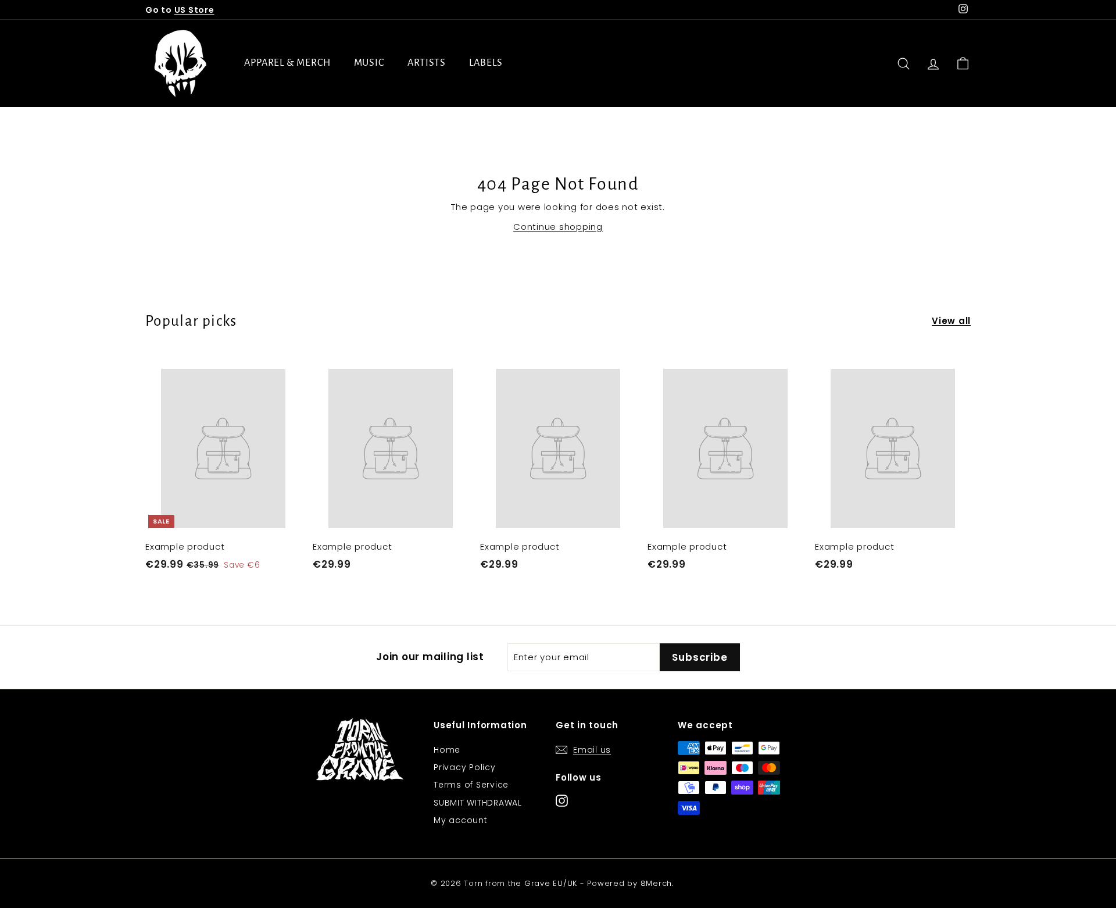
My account (461, 820)
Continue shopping (558, 226)
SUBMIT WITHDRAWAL (478, 803)
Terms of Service (471, 785)
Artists (426, 63)
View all (951, 321)
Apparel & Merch (287, 63)
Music (369, 63)
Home (447, 750)
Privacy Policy (465, 767)
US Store (194, 10)
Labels (485, 63)
